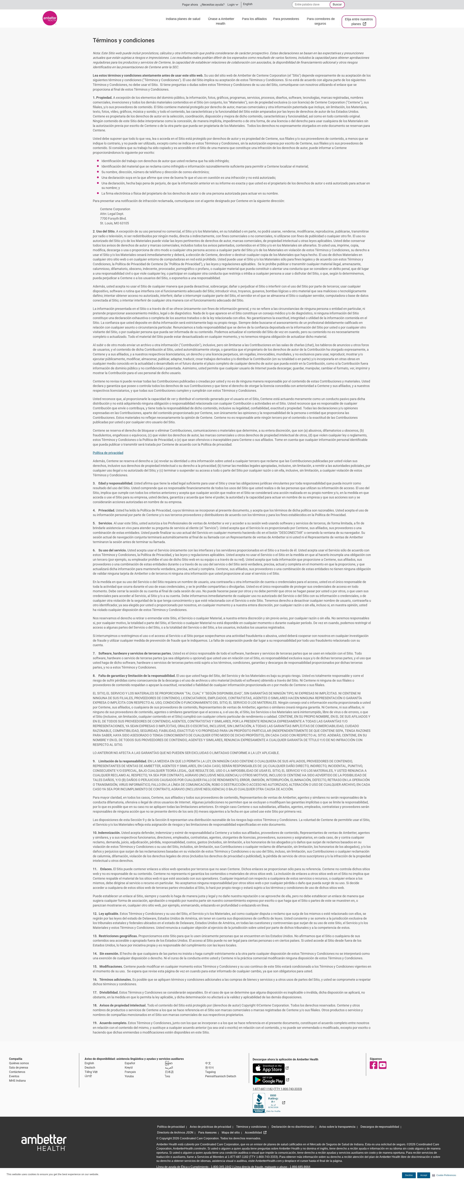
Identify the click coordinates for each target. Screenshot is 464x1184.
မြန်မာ (169, 1063)
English (89, 1063)
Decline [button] (409, 1175)
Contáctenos (17, 1072)
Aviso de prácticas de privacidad (210, 1126)
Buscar (337, 4)
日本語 (169, 1072)
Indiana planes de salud (183, 19)
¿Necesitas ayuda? (212, 4)
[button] (444, 1175)
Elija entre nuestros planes (360, 21)
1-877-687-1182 (263, 1089)
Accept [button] (423, 1175)
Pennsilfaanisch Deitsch (220, 1076)
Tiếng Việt (91, 1072)
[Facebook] (373, 1065)
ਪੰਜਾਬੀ (88, 1076)
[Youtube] (382, 1065)
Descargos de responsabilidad (380, 1126)
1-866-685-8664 (300, 1166)
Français (130, 1072)
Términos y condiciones (251, 1126)
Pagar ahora (190, 4)
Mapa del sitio (231, 1132)
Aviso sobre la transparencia (337, 1126)
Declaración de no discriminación (293, 1126)
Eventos (14, 1076)
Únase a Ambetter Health (221, 21)
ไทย (167, 1076)
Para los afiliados (255, 19)
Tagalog (210, 1072)
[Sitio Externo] (269, 1102)
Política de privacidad (108, 453)
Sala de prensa (18, 1067)
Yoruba (129, 1076)
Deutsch (90, 1067)
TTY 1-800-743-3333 (288, 1089)
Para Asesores (207, 1132)
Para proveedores (286, 19)
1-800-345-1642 (221, 1166)
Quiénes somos (19, 1063)
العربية (169, 1067)
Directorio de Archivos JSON (175, 1132)
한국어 (209, 1067)
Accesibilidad (254, 1132)
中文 (208, 1063)
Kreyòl (129, 1067)
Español (130, 1063)
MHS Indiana (17, 1080)
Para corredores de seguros (321, 21)
